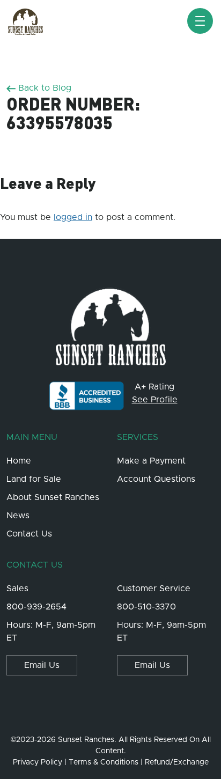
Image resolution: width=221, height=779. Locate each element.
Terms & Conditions (103, 762)
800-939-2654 (36, 606)
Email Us (42, 665)
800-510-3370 (146, 606)
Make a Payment (151, 461)
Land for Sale (33, 479)
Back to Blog (43, 88)
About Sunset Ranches (52, 497)
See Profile (155, 399)
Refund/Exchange (177, 762)
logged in (73, 217)
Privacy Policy (37, 762)
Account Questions (156, 479)
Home (18, 461)
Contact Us (29, 534)
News (18, 515)
